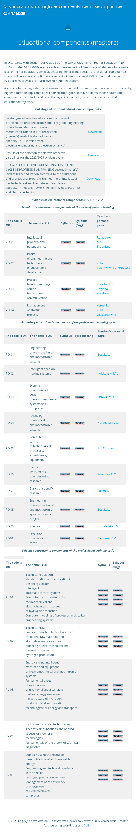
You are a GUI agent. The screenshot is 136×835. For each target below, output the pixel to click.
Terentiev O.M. (107, 474)
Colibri (88, 825)
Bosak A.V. (104, 354)
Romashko (104, 237)
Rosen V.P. (104, 491)
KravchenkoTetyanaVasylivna (105, 288)
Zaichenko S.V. (106, 538)
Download (95, 132)
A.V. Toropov (105, 448)
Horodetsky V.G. (107, 423)
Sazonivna (103, 246)
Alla (99, 242)
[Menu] (68, 28)
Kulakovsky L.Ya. (108, 373)
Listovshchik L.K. (108, 397)
